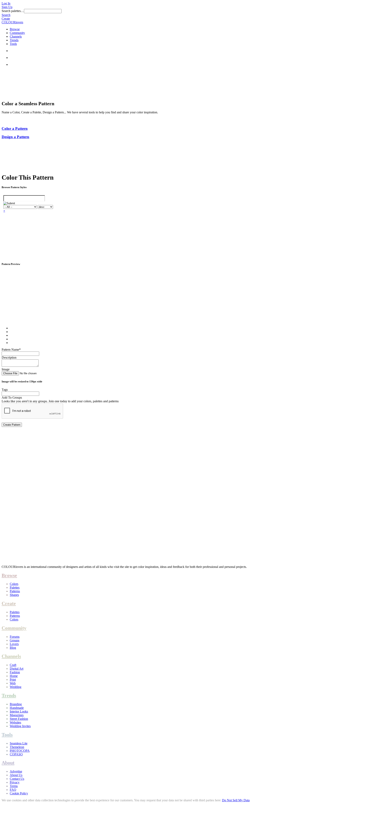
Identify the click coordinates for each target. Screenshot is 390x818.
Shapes (14, 595)
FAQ (13, 789)
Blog (13, 647)
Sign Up (7, 7)
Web (13, 683)
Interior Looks (19, 711)
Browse (15, 29)
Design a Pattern (15, 137)
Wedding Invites (20, 726)
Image (6, 369)
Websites (15, 722)
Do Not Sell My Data (236, 800)
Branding (16, 704)
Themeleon (17, 747)
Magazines (17, 715)
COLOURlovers (12, 22)
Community (17, 33)
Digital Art (16, 668)
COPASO (16, 754)
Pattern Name (11, 349)
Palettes (15, 587)
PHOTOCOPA (20, 750)
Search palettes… (13, 11)
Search (6, 15)
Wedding (15, 687)
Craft (13, 665)
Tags (5, 389)
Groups (14, 640)
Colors (14, 584)
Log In (6, 3)
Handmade (17, 708)
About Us (16, 775)
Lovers (14, 644)
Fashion (15, 672)
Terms (14, 786)
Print (13, 679)
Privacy (15, 782)
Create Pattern (11, 424)
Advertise (16, 771)
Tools (13, 44)
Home (14, 676)
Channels (16, 36)
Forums (15, 636)
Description (9, 357)
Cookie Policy (19, 793)
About (8, 762)
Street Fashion (19, 718)
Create (6, 18)
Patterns (15, 591)
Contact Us (17, 778)
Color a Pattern (15, 128)
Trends (14, 40)
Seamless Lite (18, 743)
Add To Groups (12, 397)
